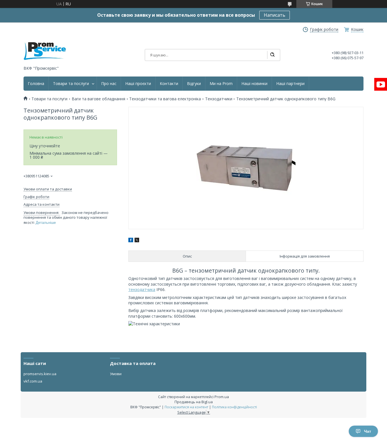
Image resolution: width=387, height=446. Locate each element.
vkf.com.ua (33, 381)
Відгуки (194, 83)
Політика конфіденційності (234, 407)
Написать (274, 15)
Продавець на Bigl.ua (194, 401)
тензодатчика (141, 289)
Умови (116, 373)
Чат (367, 431)
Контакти (169, 83)
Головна (36, 83)
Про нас (108, 83)
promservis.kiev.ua (40, 373)
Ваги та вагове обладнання (98, 98)
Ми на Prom (221, 83)
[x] (137, 240)
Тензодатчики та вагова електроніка (165, 98)
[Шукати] (272, 55)
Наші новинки (254, 83)
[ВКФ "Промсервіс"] (45, 51)
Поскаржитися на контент (186, 407)
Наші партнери (290, 83)
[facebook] (130, 240)
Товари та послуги (71, 83)
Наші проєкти (138, 83)
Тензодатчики (218, 98)
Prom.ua (221, 396)
